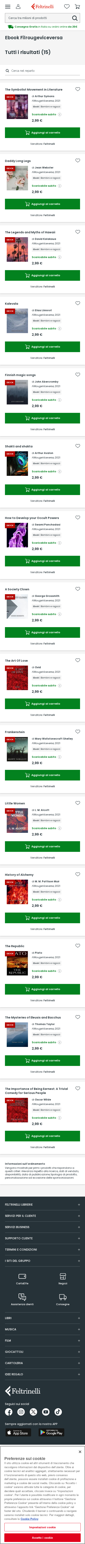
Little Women (15, 803)
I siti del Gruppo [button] (17, 1261)
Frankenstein (15, 732)
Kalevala (11, 304)
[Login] (18, 6)
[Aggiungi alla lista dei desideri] (78, 89)
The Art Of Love (16, 661)
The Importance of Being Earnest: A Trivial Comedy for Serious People (36, 1091)
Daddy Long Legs (18, 161)
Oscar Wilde (43, 1099)
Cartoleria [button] (14, 1363)
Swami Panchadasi (47, 524)
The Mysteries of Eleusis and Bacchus (33, 1017)
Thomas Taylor (45, 1024)
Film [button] (8, 1341)
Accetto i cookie (42, 1538)
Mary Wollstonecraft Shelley (54, 738)
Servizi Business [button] (17, 1227)
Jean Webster (44, 167)
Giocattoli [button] (14, 1352)
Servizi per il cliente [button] (20, 1216)
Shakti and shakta (19, 446)
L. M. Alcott (42, 810)
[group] (42, 26)
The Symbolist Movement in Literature (34, 90)
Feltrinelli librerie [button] (19, 1205)
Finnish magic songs (20, 375)
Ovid (38, 667)
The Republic (14, 946)
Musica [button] (10, 1329)
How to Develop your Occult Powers (32, 518)
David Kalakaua (45, 239)
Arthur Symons (44, 96)
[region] (42, 1495)
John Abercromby (46, 381)
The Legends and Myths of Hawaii (30, 232)
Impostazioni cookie (42, 1527)
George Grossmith (47, 596)
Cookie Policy (29, 1519)
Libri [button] (8, 1318)
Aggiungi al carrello (45, 133)
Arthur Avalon (44, 453)
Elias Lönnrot (43, 310)
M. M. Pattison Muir (47, 881)
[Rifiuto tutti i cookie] (80, 1451)
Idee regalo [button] (14, 1374)
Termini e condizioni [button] (21, 1250)
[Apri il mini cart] (77, 6)
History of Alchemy (19, 875)
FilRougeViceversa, (43, 100)
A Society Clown (17, 589)
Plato (38, 952)
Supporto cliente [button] (19, 1238)
